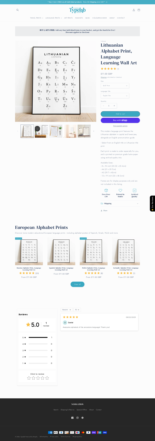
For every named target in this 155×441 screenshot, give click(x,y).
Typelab (23, 437)
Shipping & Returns (67, 410)
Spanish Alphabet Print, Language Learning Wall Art (61, 269)
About (91, 410)
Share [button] (105, 210)
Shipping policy (77, 436)
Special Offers (82, 410)
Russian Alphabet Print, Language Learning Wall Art (29, 269)
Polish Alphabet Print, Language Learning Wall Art (93, 269)
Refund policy (44, 436)
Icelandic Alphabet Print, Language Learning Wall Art (126, 269)
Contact (98, 410)
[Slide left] (17, 131)
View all (77, 284)
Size (102, 81)
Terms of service (65, 436)
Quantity (103, 101)
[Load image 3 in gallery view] (55, 131)
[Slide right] (93, 131)
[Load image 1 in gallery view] (27, 131)
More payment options (120, 126)
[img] (108, 69)
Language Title (105, 91)
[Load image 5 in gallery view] (84, 131)
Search (56, 410)
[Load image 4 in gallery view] (69, 131)
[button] (17, 9)
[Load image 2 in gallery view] (41, 131)
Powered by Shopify (32, 437)
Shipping (104, 77)
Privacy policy (54, 436)
